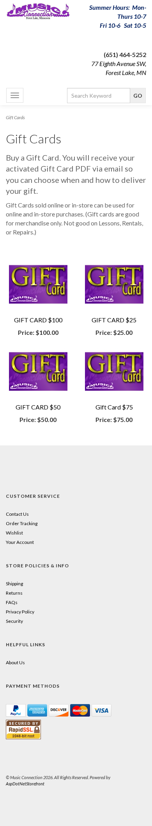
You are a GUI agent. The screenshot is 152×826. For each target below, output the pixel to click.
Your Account (20, 542)
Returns (14, 593)
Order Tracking (21, 523)
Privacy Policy (20, 612)
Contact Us (17, 514)
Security (14, 621)
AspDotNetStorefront (25, 783)
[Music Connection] (38, 11)
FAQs (12, 602)
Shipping (14, 583)
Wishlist (14, 533)
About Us (15, 662)
